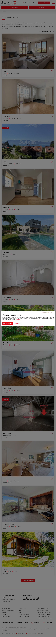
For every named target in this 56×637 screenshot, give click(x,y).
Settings (17, 323)
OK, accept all (7, 323)
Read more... (18, 319)
